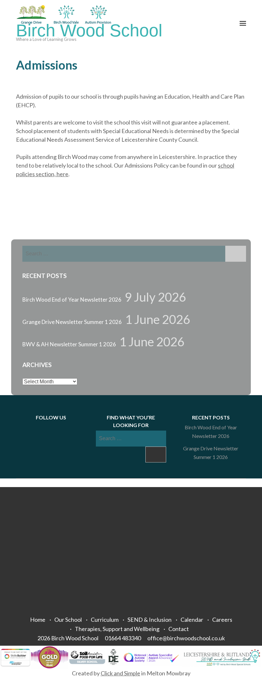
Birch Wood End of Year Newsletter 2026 (71, 299)
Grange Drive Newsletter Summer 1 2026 (72, 322)
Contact (178, 628)
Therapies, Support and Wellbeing (117, 628)
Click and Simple (120, 673)
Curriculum (105, 619)
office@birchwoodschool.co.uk (186, 638)
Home (37, 619)
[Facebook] (40, 427)
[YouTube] (64, 427)
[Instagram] (56, 427)
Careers (222, 619)
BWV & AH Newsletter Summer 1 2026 (69, 344)
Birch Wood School (89, 30)
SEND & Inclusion (149, 619)
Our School (68, 619)
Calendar (192, 619)
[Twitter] (48, 427)
